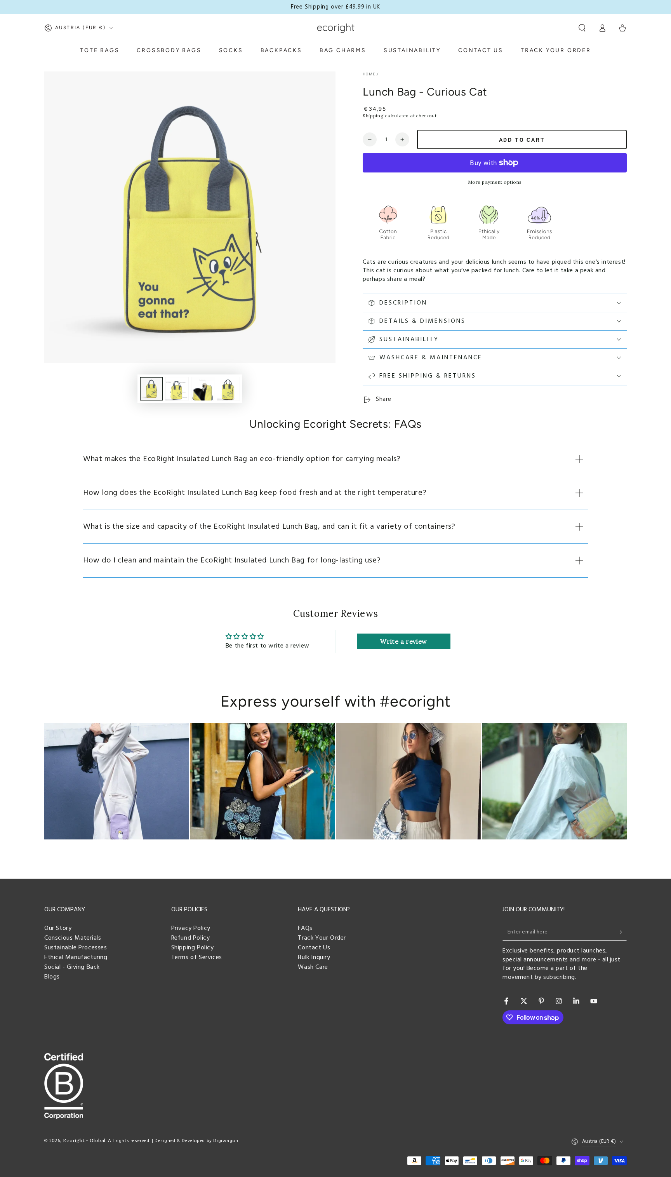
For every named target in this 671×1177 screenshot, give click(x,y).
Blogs (52, 977)
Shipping (373, 115)
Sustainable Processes (75, 948)
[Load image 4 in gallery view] (228, 388)
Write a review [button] (403, 641)
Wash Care (313, 967)
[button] (582, 28)
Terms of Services (196, 957)
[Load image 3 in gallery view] (202, 388)
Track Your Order (322, 938)
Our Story (57, 928)
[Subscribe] (622, 931)
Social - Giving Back (72, 967)
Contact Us (314, 948)
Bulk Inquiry (314, 957)
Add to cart (522, 140)
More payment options (495, 182)
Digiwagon (225, 1141)
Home (369, 74)
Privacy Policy (190, 928)
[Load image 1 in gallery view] (151, 388)
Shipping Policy (192, 948)
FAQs (305, 928)
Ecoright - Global (84, 1140)
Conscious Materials (72, 938)
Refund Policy (190, 938)
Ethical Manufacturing (76, 957)
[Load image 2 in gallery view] (177, 388)
